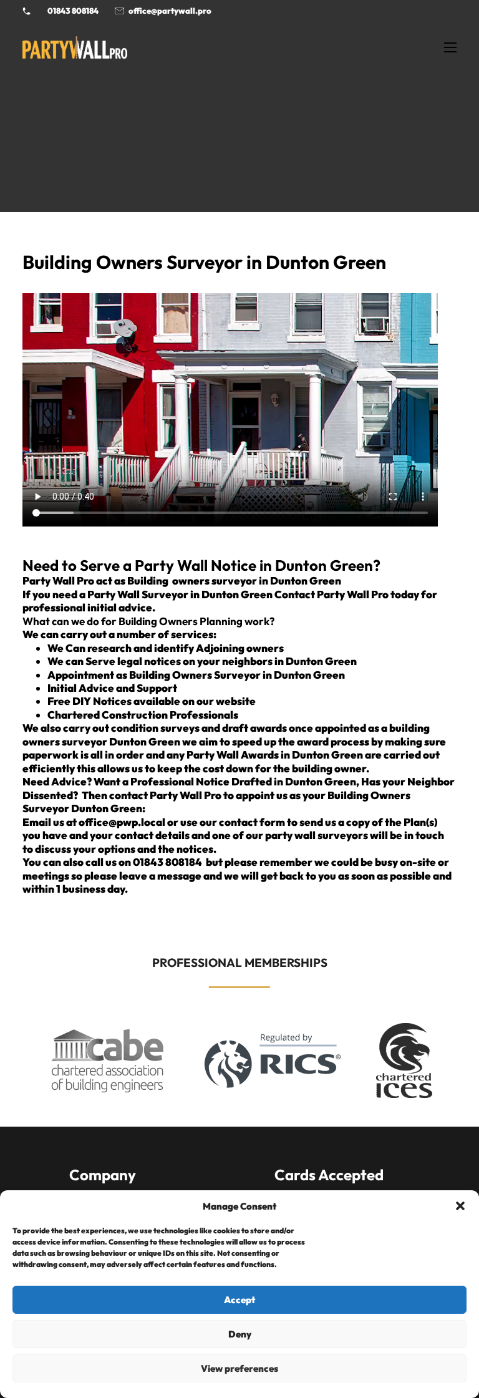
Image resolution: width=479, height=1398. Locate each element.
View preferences (239, 1368)
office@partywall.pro (169, 11)
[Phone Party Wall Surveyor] (26, 11)
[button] (460, 1206)
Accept (239, 1300)
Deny (239, 1334)
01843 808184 (73, 11)
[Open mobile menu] (450, 47)
